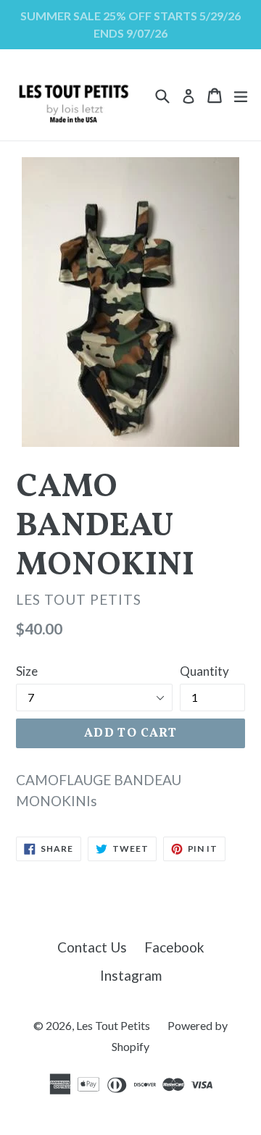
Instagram (131, 975)
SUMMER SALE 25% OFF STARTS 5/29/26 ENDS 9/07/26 (130, 24)
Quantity (204, 671)
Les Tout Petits (113, 1025)
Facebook (174, 947)
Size (27, 671)
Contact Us (92, 947)
